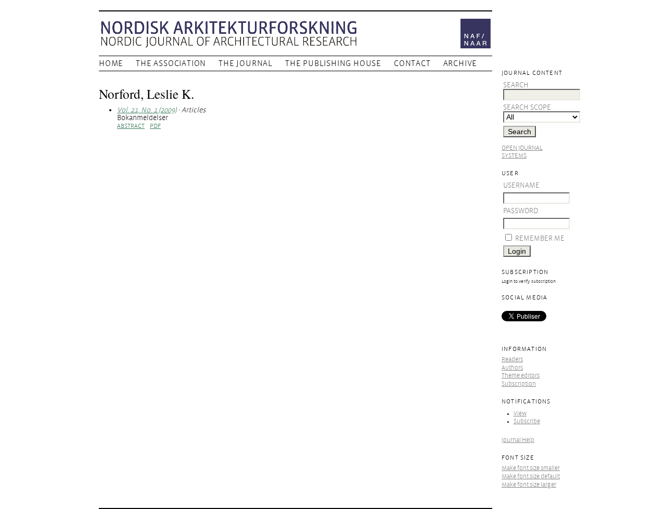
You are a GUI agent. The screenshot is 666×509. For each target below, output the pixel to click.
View (520, 413)
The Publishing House (333, 63)
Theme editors (521, 375)
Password (521, 211)
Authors (512, 367)
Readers (512, 359)
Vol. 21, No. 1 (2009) (146, 110)
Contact (412, 63)
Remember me (540, 238)
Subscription (519, 384)
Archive (460, 63)
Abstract (131, 126)
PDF (155, 126)
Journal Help (518, 440)
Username (521, 185)
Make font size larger (529, 484)
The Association (171, 63)
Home (111, 63)
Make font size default (531, 476)
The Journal (246, 63)
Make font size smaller (531, 468)
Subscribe (527, 421)
